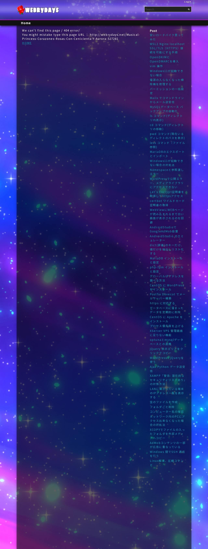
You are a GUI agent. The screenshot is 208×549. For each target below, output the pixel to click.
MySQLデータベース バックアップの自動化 (166, 109)
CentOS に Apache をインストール (166, 319)
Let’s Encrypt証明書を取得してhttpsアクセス (167, 194)
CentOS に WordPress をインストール (167, 287)
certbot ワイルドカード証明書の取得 (167, 203)
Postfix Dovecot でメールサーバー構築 (168, 296)
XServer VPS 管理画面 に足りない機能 (166, 333)
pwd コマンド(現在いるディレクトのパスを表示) (167, 136)
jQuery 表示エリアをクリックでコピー (166, 351)
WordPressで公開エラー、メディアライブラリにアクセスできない (167, 183)
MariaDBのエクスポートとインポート (167, 154)
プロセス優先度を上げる (167, 326)
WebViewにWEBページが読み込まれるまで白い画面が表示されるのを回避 (167, 216)
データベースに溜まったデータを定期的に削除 (167, 310)
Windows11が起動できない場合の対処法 (166, 163)
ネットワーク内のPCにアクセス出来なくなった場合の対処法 (167, 420)
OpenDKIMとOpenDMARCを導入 (164, 59)
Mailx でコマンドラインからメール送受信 (167, 100)
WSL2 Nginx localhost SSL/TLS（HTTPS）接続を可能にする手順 (167, 48)
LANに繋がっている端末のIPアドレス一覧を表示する (167, 393)
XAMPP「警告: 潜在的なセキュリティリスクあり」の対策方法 (168, 380)
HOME (27, 43)
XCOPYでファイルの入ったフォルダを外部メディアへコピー (167, 434)
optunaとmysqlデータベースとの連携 (166, 342)
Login (187, 1)
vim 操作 (156, 66)
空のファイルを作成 (164, 402)
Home (26, 23)
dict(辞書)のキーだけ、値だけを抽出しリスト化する (167, 249)
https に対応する (162, 303)
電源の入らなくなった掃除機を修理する (167, 82)
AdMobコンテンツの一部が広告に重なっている (168, 445)
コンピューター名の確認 (167, 411)
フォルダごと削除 (162, 407)
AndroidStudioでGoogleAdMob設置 (164, 229)
